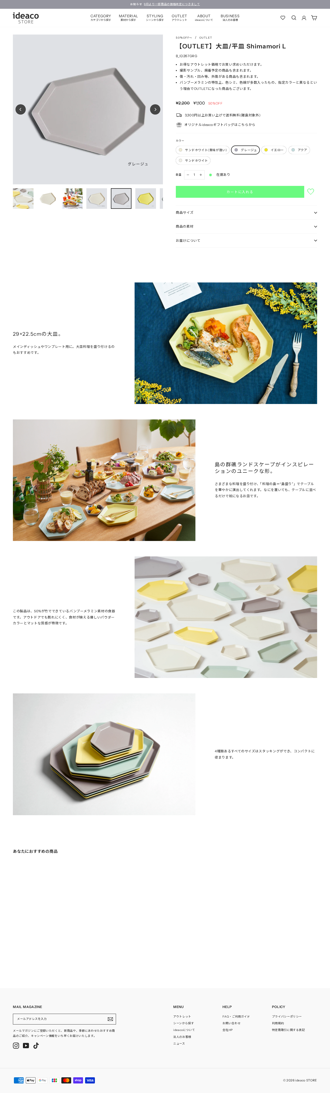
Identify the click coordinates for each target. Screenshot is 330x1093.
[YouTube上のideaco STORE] (26, 1046)
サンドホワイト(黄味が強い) (206, 150)
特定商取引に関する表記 (288, 1030)
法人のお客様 (182, 1037)
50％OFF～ (184, 37)
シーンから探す (183, 1023)
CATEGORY (100, 18)
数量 (179, 174)
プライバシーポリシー (287, 1016)
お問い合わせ (231, 1023)
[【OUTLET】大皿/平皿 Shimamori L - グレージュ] (19, 958)
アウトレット (182, 1016)
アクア (302, 150)
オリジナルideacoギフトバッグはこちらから (219, 125)
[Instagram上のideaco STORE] (16, 1046)
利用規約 (278, 1023)
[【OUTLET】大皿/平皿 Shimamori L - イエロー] (24, 958)
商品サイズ (184, 212)
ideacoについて (184, 1030)
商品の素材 (184, 226)
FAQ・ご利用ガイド (236, 1016)
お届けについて (188, 240)
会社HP (227, 1030)
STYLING (155, 18)
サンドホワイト (196, 160)
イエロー (277, 150)
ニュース (179, 1043)
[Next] (155, 109)
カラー (180, 140)
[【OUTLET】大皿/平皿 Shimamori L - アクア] (29, 958)
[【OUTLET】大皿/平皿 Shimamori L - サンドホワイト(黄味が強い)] (14, 958)
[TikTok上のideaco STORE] (36, 1046)
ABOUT (204, 18)
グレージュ (249, 150)
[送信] (110, 1019)
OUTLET (179, 18)
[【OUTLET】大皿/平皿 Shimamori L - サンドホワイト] (35, 958)
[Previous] (20, 109)
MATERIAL (128, 18)
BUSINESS (230, 18)
